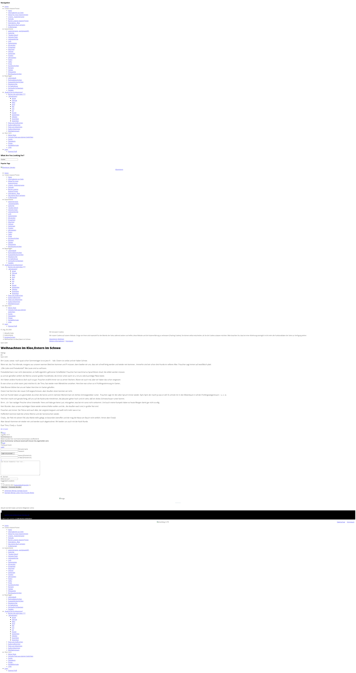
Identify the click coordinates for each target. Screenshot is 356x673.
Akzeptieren (53, 339)
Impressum (69, 341)
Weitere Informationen (56, 341)
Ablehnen (61, 339)
